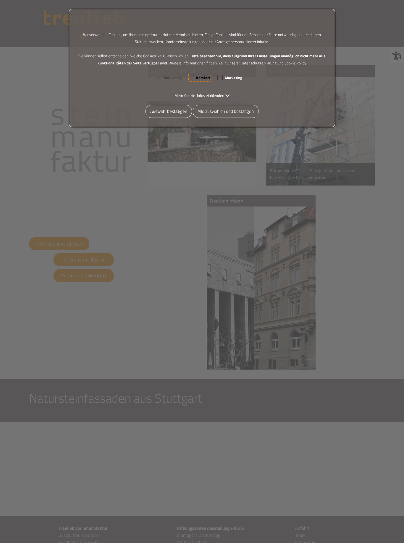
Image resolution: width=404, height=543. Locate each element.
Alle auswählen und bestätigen (226, 111)
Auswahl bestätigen (168, 111)
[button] (202, 95)
